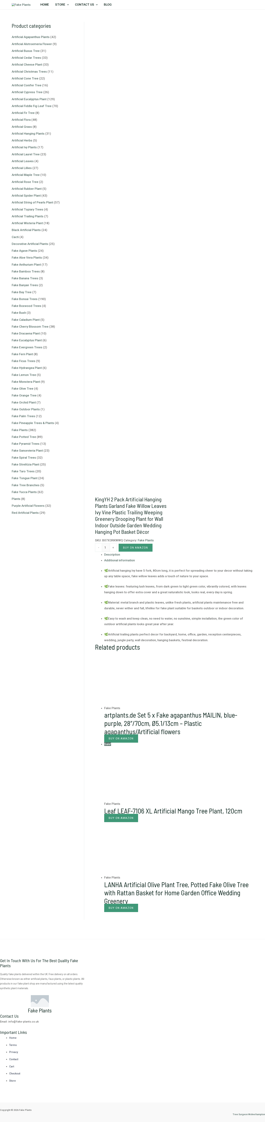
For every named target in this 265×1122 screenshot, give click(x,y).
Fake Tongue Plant (24, 478)
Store (60, 4)
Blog (108, 4)
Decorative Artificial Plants (30, 244)
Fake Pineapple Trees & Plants (33, 423)
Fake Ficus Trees (23, 361)
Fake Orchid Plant (24, 402)
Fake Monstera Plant (26, 381)
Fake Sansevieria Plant (27, 450)
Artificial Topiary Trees (27, 209)
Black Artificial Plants (26, 230)
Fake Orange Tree (24, 395)
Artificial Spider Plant (26, 195)
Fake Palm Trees (23, 416)
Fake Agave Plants (24, 250)
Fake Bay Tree (22, 292)
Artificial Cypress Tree (27, 92)
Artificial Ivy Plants (24, 147)
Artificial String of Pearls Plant (32, 202)
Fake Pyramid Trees (25, 443)
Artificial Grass (22, 126)
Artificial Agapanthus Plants (31, 37)
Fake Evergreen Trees (27, 347)
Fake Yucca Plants (24, 492)
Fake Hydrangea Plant (27, 368)
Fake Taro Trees (23, 471)
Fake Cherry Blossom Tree (30, 326)
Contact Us (84, 4)
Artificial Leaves (23, 161)
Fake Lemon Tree (24, 375)
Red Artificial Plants (25, 513)
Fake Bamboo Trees (26, 271)
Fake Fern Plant (22, 354)
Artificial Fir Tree (23, 113)
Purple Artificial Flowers (28, 505)
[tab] (178, 555)
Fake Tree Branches (25, 485)
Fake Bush (19, 312)
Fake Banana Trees (25, 278)
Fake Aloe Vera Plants (27, 257)
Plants (16, 499)
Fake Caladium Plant (26, 319)
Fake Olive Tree (22, 388)
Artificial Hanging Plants (28, 133)
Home (44, 4)
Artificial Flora (21, 119)
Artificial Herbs (22, 140)
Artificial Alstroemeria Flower (32, 44)
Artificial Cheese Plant (27, 64)
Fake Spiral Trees (24, 457)
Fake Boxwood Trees (26, 306)
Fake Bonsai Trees (24, 299)
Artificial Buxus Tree (26, 51)
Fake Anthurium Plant (26, 264)
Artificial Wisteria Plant (27, 223)
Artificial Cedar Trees (26, 57)
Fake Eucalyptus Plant (27, 340)
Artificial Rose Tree (25, 182)
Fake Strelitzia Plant (25, 464)
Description (112, 554)
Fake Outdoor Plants (26, 409)
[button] (67, 4)
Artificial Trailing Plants (27, 216)
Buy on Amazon (121, 818)
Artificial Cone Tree (25, 78)
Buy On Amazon (135, 547)
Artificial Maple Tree (26, 175)
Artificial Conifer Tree (26, 85)
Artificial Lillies (22, 168)
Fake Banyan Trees (25, 285)
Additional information (119, 560)
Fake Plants (20, 430)
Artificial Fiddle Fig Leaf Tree (32, 106)
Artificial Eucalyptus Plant (29, 99)
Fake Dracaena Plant (26, 333)
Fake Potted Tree (24, 437)
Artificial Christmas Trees (29, 71)
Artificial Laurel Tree (26, 154)
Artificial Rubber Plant (27, 188)
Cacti (15, 237)
